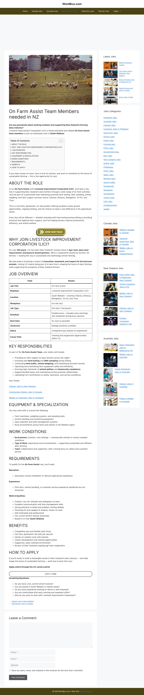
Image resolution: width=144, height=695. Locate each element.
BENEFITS (16, 164)
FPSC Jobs (108, 148)
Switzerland (109, 194)
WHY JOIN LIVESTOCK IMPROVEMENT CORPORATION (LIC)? (37, 147)
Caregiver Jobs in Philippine (116, 129)
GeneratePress (86, 691)
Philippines (108, 167)
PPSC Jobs (109, 171)
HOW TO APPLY (18, 167)
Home (25, 11)
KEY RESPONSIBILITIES (21, 153)
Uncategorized (110, 205)
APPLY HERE (50, 574)
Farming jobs (109, 144)
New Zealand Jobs (69, 11)
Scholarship (109, 186)
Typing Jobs (109, 198)
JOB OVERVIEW (18, 150)
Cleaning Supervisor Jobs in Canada (126, 241)
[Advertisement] (72, 31)
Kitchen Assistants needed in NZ (125, 321)
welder (107, 209)
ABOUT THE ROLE (19, 144)
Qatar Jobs (109, 175)
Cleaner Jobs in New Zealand (22, 386)
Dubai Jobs (109, 140)
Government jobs (111, 152)
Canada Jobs (37, 11)
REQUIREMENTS (18, 162)
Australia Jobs (52, 11)
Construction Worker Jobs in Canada (25, 392)
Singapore (108, 190)
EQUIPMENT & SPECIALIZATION (25, 156)
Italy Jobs (108, 156)
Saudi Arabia (109, 182)
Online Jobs (109, 163)
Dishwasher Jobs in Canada (22, 604)
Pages (116, 11)
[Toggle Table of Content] (59, 141)
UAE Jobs (108, 201)
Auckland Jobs (110, 118)
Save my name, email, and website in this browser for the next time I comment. (47, 670)
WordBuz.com (72, 4)
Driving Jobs (109, 137)
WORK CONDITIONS (20, 159)
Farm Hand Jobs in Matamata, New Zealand (125, 73)
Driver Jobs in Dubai (126, 97)
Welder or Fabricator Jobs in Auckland (26, 398)
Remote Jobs (104, 11)
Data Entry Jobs (88, 11)
